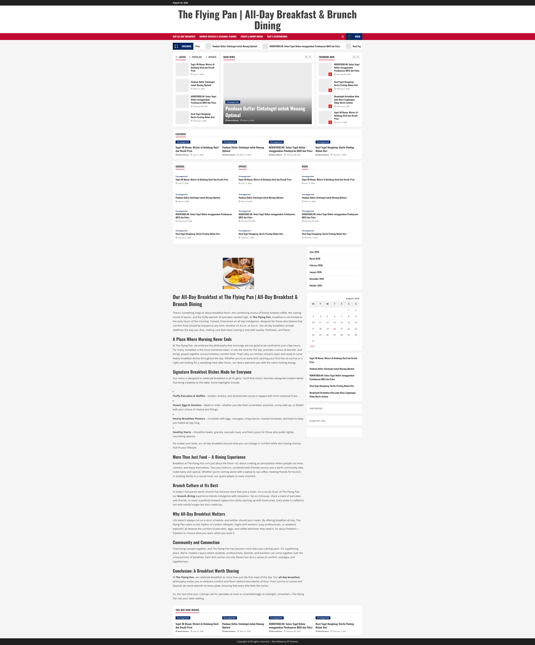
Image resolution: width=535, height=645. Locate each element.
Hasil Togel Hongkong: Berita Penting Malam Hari (347, 46)
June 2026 (314, 252)
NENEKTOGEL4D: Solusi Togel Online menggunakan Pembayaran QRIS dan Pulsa (277, 46)
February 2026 (316, 265)
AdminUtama (233, 120)
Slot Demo (315, 432)
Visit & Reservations (277, 36)
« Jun (312, 346)
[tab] (181, 57)
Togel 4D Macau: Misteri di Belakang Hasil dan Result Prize (325, 101)
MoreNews (277, 641)
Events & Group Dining (252, 36)
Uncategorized (233, 102)
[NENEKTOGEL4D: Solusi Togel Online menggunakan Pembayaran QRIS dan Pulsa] (291, 142)
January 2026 (316, 272)
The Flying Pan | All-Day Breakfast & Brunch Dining (267, 19)
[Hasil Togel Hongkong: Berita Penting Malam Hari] (337, 142)
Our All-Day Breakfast (184, 36)
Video (357, 36)
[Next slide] (310, 57)
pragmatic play (317, 420)
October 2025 (316, 285)
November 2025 (317, 278)
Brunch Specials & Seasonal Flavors (218, 36)
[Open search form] (343, 36)
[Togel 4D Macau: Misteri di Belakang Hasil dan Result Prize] (197, 142)
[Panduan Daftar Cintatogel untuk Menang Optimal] (267, 93)
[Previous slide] (306, 57)
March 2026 (315, 258)
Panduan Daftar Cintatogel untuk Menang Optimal (206, 46)
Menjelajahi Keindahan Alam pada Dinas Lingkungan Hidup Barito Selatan (325, 85)
